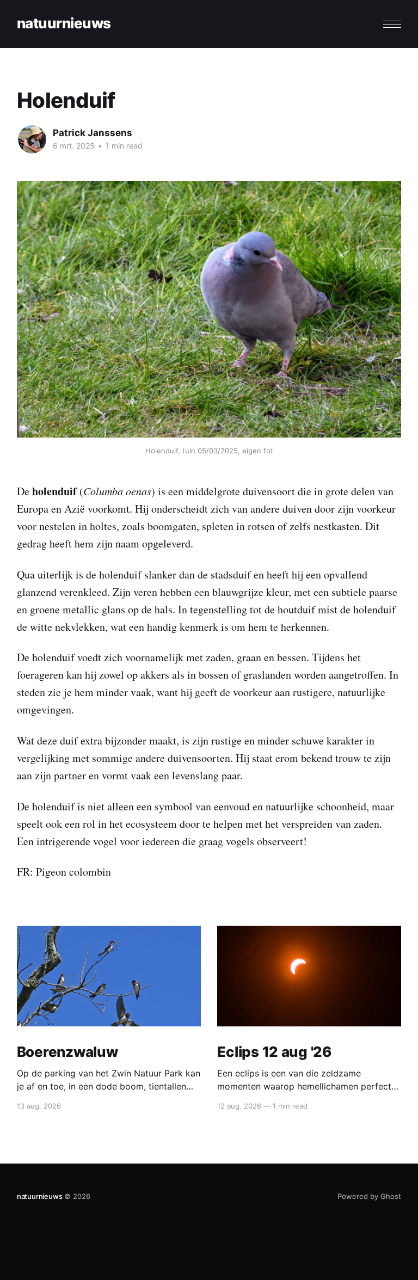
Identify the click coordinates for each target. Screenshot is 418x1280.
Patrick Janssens (92, 132)
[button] (392, 24)
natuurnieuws (64, 23)
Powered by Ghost (369, 1196)
